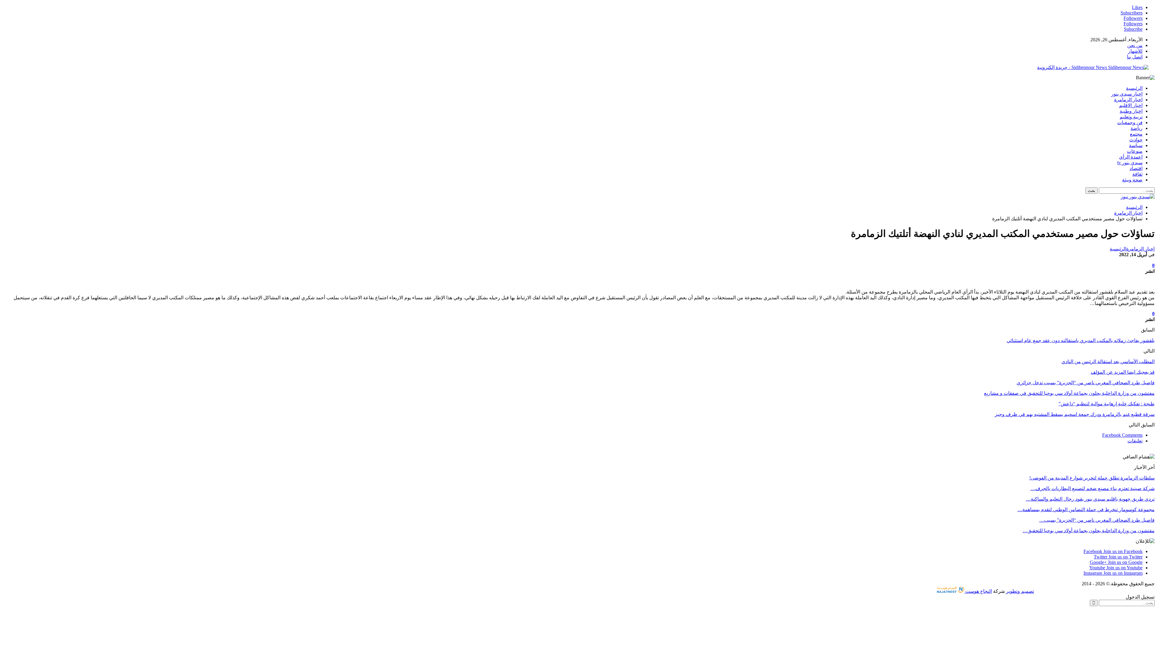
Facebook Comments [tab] (1122, 435)
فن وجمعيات (1130, 122)
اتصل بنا (1135, 56)
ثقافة (1137, 174)
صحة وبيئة (1132, 179)
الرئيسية (1134, 88)
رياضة (1136, 128)
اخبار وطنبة (1131, 111)
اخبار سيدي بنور (1127, 93)
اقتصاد (1136, 168)
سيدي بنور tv (1130, 162)
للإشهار (1135, 51)
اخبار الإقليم (1131, 105)
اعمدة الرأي (1131, 156)
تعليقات (1135, 440)
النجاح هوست (978, 591)
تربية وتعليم (1131, 116)
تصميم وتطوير (1020, 591)
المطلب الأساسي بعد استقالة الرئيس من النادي (1108, 361)
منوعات (1135, 151)
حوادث (1136, 139)
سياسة (1136, 145)
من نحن (1135, 45)
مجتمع (1136, 134)
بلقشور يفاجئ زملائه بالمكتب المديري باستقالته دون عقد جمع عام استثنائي (1081, 340)
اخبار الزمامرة (1128, 99)
